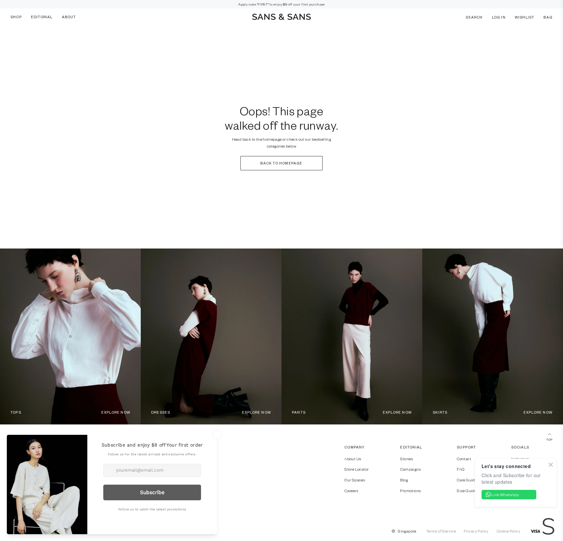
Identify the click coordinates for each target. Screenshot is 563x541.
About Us (352, 458)
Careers (351, 490)
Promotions (410, 490)
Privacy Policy (476, 531)
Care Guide (467, 479)
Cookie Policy (508, 531)
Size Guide (467, 490)
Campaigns (410, 469)
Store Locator (356, 469)
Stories (406, 458)
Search (474, 17)
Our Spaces (354, 479)
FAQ (460, 469)
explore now (115, 412)
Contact (464, 458)
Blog (404, 479)
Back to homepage (281, 163)
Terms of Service (441, 531)
